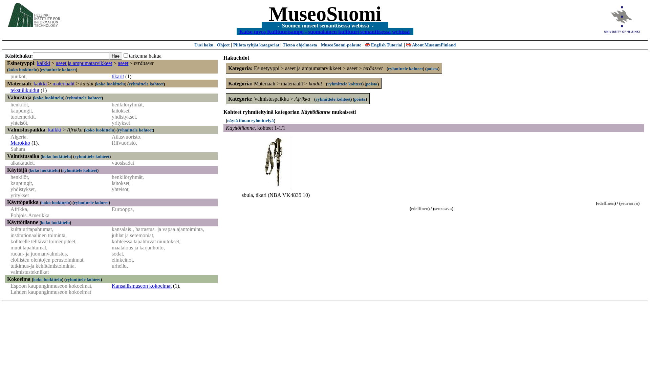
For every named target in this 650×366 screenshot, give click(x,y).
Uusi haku (203, 44)
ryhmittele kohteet (58, 69)
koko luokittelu (22, 69)
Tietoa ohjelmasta (300, 44)
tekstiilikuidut (24, 90)
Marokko (20, 143)
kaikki (43, 63)
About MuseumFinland (433, 44)
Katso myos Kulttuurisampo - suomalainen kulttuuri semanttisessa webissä (324, 31)
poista (432, 68)
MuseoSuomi (325, 14)
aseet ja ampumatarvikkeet (84, 63)
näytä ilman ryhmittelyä (250, 120)
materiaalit (63, 83)
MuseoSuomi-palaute (341, 44)
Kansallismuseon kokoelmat (142, 286)
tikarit (118, 76)
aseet (123, 63)
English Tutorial (386, 44)
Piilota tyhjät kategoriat (256, 44)
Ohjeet (223, 44)
